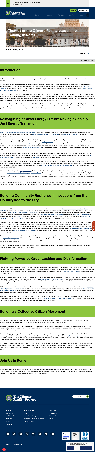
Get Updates (53, 413)
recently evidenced (31, 144)
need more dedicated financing (32, 148)
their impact (36, 157)
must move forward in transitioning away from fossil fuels (24, 173)
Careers (8, 421)
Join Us (73, 10)
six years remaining (26, 171)
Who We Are (9, 413)
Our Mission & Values (12, 416)
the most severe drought (81, 214)
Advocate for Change (30, 416)
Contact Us (9, 424)
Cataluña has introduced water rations (51, 214)
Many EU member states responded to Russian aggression (17, 132)
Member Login (83, 10)
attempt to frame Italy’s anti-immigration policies (79, 336)
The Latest (52, 416)
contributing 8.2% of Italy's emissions (24, 230)
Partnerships (9, 418)
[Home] (15, 13)
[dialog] (80, 446)
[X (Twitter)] (88, 53)
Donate (26, 413)
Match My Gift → (17, 4)
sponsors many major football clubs (51, 279)
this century (18, 216)
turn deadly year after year (11, 238)
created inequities (47, 142)
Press (51, 418)
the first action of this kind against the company (57, 298)
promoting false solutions (71, 271)
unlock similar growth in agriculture (80, 228)
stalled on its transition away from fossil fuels (45, 134)
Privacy (8, 444)
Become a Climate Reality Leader (34, 418)
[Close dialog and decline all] (93, 443)
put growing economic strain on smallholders (23, 213)
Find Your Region (29, 421)
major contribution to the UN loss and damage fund (56, 165)
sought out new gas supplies (70, 134)
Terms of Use (18, 444)
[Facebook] (86, 53)
